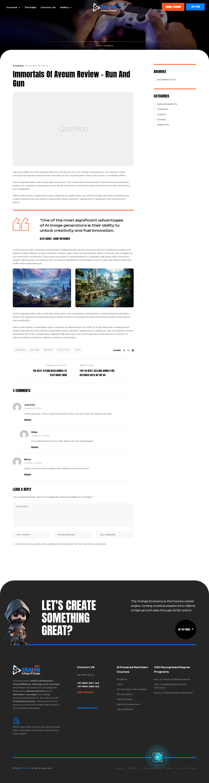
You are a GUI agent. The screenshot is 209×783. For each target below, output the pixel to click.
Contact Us (48, 7)
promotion (63, 349)
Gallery (64, 7)
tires (77, 349)
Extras (161, 120)
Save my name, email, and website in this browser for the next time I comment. (61, 544)
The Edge (30, 7)
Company (18, 66)
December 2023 (166, 80)
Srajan (26, 768)
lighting (48, 349)
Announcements (167, 104)
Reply (27, 420)
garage (34, 349)
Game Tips (163, 125)
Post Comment (26, 556)
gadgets (20, 349)
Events (161, 114)
